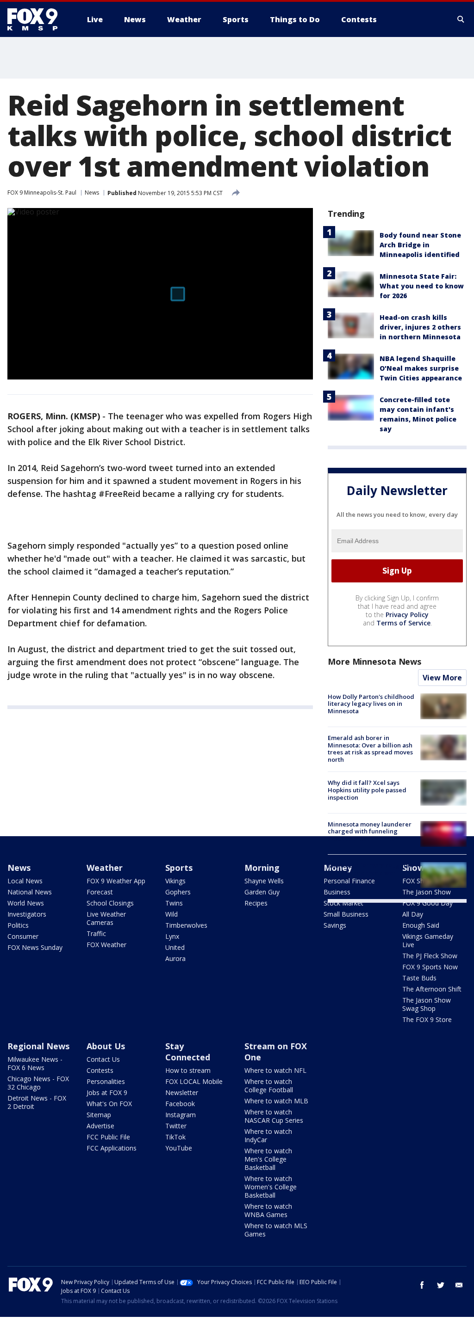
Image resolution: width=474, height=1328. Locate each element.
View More (442, 678)
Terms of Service (403, 622)
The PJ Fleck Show (429, 955)
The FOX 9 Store (427, 1019)
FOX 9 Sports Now (430, 966)
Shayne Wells (264, 880)
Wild (171, 914)
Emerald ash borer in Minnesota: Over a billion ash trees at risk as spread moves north (370, 749)
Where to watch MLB (276, 1100)
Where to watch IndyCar (268, 1135)
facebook (422, 1285)
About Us (106, 1046)
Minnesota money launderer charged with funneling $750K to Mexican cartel (370, 831)
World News (25, 903)
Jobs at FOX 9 (107, 1092)
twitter (440, 1285)
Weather (105, 867)
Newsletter (181, 1092)
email (459, 1285)
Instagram (180, 1114)
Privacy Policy (407, 614)
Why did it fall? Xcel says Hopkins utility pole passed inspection (367, 789)
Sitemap (99, 1114)
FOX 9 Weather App (116, 880)
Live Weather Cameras (106, 918)
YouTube (178, 1148)
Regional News (38, 1046)
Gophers (178, 891)
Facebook (180, 1103)
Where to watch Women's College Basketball (270, 1186)
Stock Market (343, 903)
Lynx (172, 936)
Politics (18, 925)
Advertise (100, 1125)
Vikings (175, 880)
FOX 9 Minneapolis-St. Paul (41, 192)
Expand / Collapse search (461, 19)
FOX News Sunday (34, 947)
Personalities (106, 1081)
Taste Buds (419, 977)
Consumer (22, 936)
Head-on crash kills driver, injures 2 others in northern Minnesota (420, 327)
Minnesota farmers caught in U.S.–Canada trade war (370, 869)
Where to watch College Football (268, 1085)
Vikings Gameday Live (427, 940)
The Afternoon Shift (432, 989)
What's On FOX (109, 1103)
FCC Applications (112, 1148)
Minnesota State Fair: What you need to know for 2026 (422, 286)
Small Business (346, 914)
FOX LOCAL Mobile (194, 1081)
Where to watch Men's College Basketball (268, 1159)
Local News (25, 880)
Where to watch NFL (275, 1070)
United (175, 947)
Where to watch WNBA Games (268, 1210)
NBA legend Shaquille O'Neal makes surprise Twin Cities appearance (421, 368)
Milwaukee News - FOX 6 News (34, 1063)
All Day (412, 914)
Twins (174, 903)
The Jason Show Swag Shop (426, 1004)
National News (29, 891)
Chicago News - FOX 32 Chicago (38, 1082)
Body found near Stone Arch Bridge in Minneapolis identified (420, 245)
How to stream (188, 1070)
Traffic (96, 933)
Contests (100, 1070)
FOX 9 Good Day (427, 903)
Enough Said (420, 925)
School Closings (110, 903)
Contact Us (103, 1059)
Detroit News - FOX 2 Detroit (36, 1102)
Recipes (256, 903)
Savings (335, 925)
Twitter (176, 1125)
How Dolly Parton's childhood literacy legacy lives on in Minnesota (371, 703)
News (92, 192)
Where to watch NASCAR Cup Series (273, 1116)
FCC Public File (108, 1136)
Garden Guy (262, 891)
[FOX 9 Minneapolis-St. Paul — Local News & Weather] (38, 19)
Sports (179, 867)
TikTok (175, 1136)
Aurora (175, 958)
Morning (262, 867)
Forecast (100, 891)
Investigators (26, 914)
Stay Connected (187, 1051)
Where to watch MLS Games (275, 1229)
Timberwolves (186, 925)
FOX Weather (106, 944)
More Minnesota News (374, 661)
